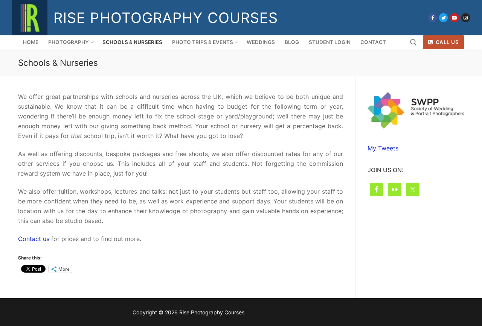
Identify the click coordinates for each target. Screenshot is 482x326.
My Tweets (383, 148)
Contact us (33, 239)
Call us (446, 42)
